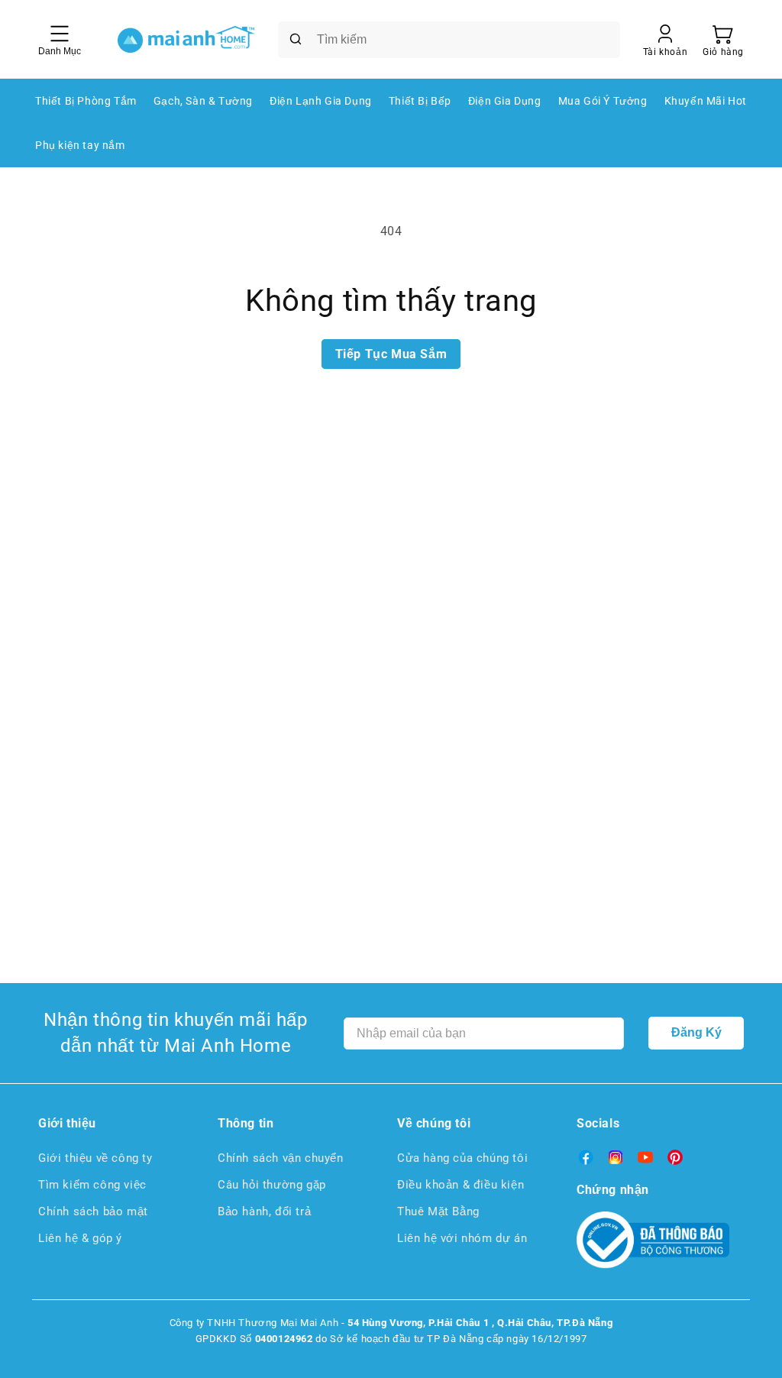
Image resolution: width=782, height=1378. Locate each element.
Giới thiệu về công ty (95, 1158)
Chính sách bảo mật (93, 1211)
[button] (723, 39)
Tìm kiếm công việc (92, 1185)
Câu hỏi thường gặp (272, 1185)
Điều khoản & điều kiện (460, 1185)
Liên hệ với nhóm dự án (462, 1238)
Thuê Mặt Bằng (438, 1211)
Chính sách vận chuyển (281, 1158)
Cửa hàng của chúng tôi (462, 1158)
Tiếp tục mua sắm (391, 354)
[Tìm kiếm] (295, 39)
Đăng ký (696, 1032)
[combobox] (449, 39)
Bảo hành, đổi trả (264, 1211)
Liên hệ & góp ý (80, 1238)
